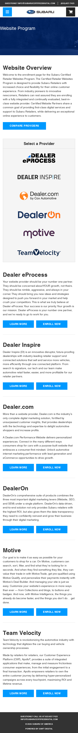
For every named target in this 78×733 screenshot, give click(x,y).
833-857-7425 (51, 716)
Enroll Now (52, 323)
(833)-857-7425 (67, 3)
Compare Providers (24, 125)
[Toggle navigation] (7, 11)
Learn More (18, 323)
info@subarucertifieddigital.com (36, 3)
